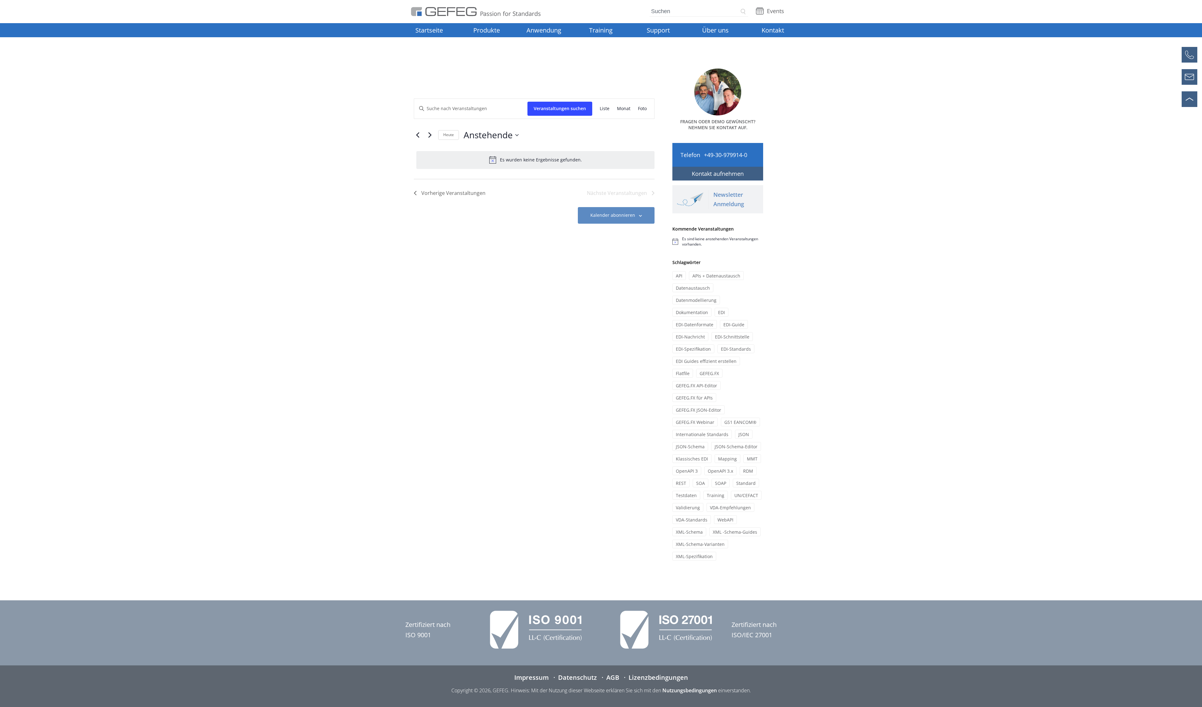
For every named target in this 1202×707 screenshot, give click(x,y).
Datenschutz (577, 677)
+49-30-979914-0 (725, 155)
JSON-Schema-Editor (736, 447)
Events (775, 11)
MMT (752, 459)
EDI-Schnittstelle (732, 337)
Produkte (486, 30)
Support (658, 30)
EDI (721, 312)
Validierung (688, 508)
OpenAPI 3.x (720, 471)
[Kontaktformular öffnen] (1189, 77)
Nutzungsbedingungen (689, 690)
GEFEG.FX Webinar (695, 422)
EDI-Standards (736, 349)
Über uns (715, 30)
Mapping (727, 459)
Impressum (531, 677)
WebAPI (725, 520)
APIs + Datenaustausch (716, 276)
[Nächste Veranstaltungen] (430, 135)
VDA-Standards (691, 520)
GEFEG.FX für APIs (694, 398)
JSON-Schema (690, 447)
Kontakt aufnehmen (718, 173)
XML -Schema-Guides (735, 532)
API (679, 276)
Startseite (429, 30)
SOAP (720, 483)
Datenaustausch (693, 288)
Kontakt (773, 30)
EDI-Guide (733, 325)
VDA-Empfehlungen (730, 508)
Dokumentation (692, 312)
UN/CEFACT (746, 495)
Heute (448, 134)
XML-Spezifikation (694, 556)
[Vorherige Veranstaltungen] (417, 135)
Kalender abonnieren (612, 215)
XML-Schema (689, 532)
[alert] (535, 160)
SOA (700, 483)
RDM (748, 471)
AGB (612, 677)
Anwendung (544, 30)
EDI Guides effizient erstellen (706, 361)
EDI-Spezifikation (693, 349)
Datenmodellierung (696, 300)
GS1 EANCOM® (740, 422)
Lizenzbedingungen (658, 677)
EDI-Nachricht (690, 337)
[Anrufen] (1189, 55)
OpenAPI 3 (687, 471)
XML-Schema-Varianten (700, 544)
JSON (743, 434)
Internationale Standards (702, 434)
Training (601, 30)
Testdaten (686, 495)
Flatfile (683, 373)
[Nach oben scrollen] (1189, 99)
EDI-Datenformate (694, 325)
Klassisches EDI (692, 459)
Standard (746, 483)
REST (681, 483)
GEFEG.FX (709, 373)
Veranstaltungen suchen (560, 108)
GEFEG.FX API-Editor (696, 386)
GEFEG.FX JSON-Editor (698, 410)
